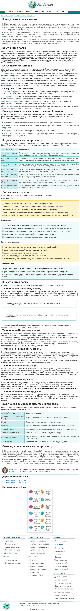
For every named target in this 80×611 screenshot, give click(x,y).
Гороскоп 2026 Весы (37, 514)
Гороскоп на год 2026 (37, 541)
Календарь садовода (37, 569)
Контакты (56, 604)
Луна (28, 11)
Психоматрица (10, 544)
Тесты (64, 11)
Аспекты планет (60, 580)
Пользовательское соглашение (40, 604)
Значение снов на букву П (25, 16)
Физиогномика (60, 551)
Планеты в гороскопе (62, 586)
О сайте (23, 604)
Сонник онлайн (7, 16)
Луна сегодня (34, 560)
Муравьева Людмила (13, 470)
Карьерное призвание (12, 547)
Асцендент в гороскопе (63, 592)
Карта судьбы (9, 541)
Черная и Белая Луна (62, 583)
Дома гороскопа (60, 577)
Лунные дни (34, 572)
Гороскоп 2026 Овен (37, 492)
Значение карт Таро (62, 563)
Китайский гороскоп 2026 (39, 544)
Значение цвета (60, 566)
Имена (20, 11)
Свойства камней (61, 569)
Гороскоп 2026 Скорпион (48, 514)
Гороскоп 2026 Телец (48, 492)
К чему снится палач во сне (15, 480)
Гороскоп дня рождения (38, 553)
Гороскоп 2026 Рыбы (48, 528)
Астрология (52, 11)
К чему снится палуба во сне (15, 482)
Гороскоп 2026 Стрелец (37, 521)
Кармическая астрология (64, 598)
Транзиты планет (61, 595)
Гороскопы (38, 11)
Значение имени (10, 560)
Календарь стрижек (36, 566)
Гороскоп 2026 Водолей (37, 528)
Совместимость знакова (63, 589)
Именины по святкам (12, 563)
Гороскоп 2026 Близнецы (36, 499)
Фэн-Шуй (57, 554)
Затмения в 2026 (36, 575)
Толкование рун (60, 560)
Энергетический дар (12, 550)
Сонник (10, 11)
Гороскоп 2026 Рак (48, 500)
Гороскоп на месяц (36, 550)
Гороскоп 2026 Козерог (48, 521)
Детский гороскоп (11, 553)
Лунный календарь (36, 563)
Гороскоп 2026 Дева (48, 506)
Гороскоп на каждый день (39, 547)
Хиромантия (59, 548)
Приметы (58, 557)
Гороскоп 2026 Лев (37, 507)
